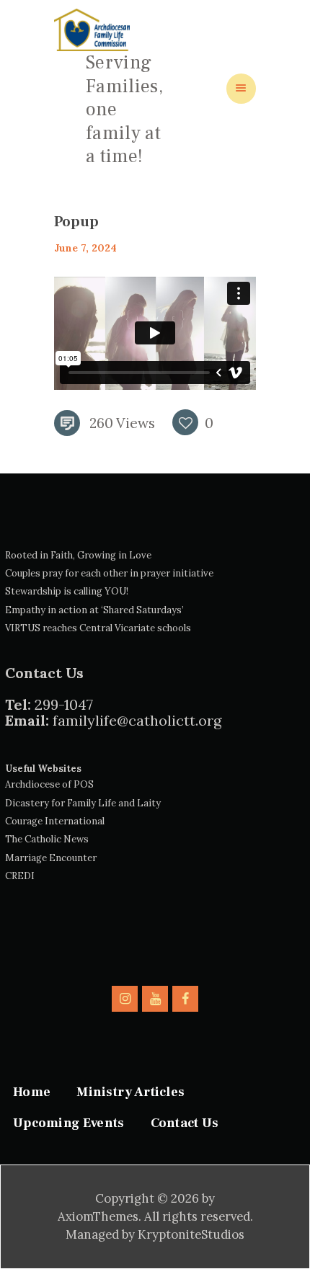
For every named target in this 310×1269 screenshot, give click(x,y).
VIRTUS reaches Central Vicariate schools (98, 628)
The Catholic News (47, 839)
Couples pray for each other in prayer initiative (109, 573)
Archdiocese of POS (49, 784)
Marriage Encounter (51, 858)
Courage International (55, 821)
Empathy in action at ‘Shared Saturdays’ (94, 610)
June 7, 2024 (85, 247)
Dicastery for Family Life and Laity (83, 803)
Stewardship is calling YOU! (66, 591)
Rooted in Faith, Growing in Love (78, 555)
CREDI (20, 876)
